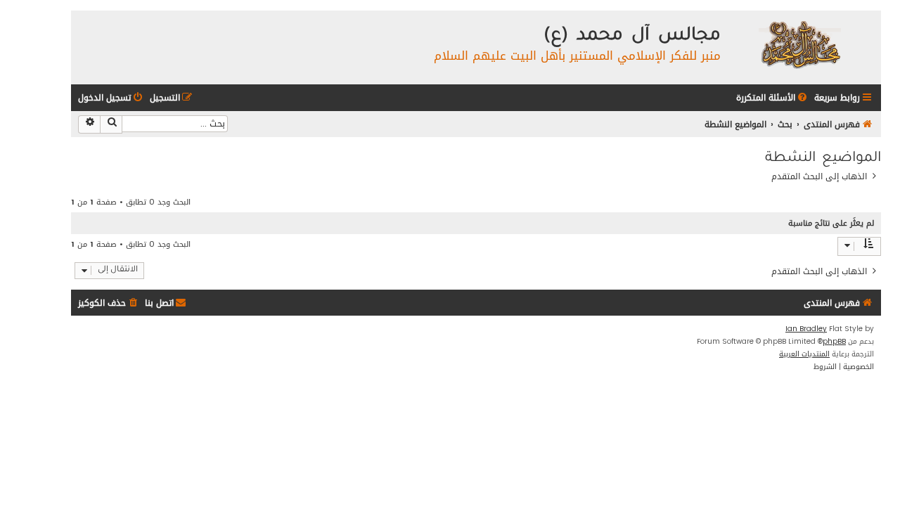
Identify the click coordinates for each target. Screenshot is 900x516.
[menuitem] (772, 98)
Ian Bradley (806, 329)
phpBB (834, 341)
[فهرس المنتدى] (799, 44)
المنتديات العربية (804, 354)
